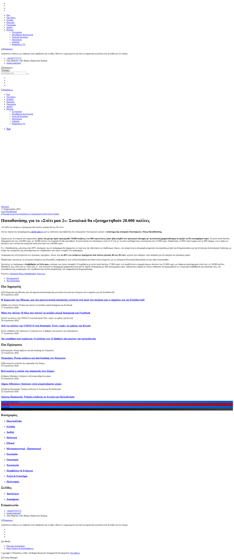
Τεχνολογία (17, 32)
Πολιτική (10, 22)
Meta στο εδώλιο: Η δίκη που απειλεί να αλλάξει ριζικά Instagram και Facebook (45, 312)
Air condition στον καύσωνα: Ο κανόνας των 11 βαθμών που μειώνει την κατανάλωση (48, 338)
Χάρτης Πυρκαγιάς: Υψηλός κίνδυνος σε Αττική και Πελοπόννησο (37, 396)
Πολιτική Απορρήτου (15, 546)
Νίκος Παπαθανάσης (28, 274)
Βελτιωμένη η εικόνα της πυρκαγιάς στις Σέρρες (27, 371)
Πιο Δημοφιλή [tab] (12, 278)
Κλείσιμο (5, 70)
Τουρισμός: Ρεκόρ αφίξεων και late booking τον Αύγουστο (33, 358)
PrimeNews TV (18, 44)
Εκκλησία (12, 454)
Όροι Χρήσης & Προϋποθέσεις (20, 548)
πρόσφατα (13, 274)
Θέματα (9, 30)
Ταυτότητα (12, 493)
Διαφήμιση (12, 499)
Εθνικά (10, 443)
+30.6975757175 (13, 58)
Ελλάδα (9, 20)
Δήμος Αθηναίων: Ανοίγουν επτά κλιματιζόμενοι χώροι (31, 383)
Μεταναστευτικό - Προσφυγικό (23, 448)
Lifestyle (15, 42)
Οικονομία (11, 25)
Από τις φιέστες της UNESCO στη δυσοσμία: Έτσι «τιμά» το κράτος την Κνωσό (46, 325)
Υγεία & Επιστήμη (20, 37)
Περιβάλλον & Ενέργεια (22, 35)
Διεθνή (9, 27)
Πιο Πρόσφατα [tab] (13, 281)
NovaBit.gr (75, 553)
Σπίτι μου (41, 274)
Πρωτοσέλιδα (14, 421)
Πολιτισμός (17, 39)
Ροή (8, 15)
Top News (10, 18)
